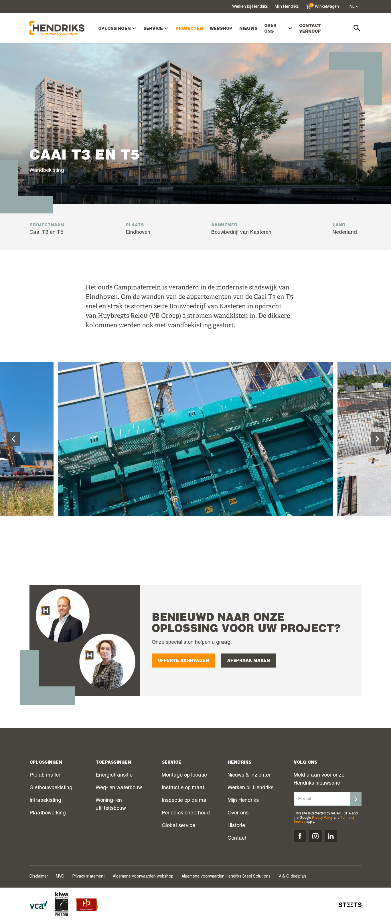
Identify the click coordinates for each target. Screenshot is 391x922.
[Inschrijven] (356, 799)
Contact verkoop (310, 29)
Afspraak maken (248, 661)
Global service (178, 825)
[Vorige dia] (13, 439)
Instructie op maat (183, 788)
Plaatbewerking (47, 813)
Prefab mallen (45, 775)
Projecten (189, 29)
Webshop (221, 29)
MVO (60, 877)
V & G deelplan (292, 877)
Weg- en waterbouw (119, 788)
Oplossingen (114, 29)
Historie (236, 825)
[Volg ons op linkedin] (331, 836)
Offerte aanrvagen (183, 661)
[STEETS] (350, 904)
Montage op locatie (184, 775)
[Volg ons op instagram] (315, 836)
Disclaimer (38, 877)
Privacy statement (88, 877)
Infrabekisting (45, 800)
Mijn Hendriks (287, 7)
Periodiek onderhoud (186, 813)
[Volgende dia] (377, 439)
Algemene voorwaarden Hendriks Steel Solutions (225, 877)
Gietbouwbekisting (50, 788)
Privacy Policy (322, 818)
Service (153, 29)
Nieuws (248, 29)
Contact (237, 838)
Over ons (270, 29)
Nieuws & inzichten (250, 775)
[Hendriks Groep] (56, 28)
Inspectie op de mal (185, 800)
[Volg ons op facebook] (300, 836)
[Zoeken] (357, 28)
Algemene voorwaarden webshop (143, 877)
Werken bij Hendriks (250, 7)
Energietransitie (114, 775)
